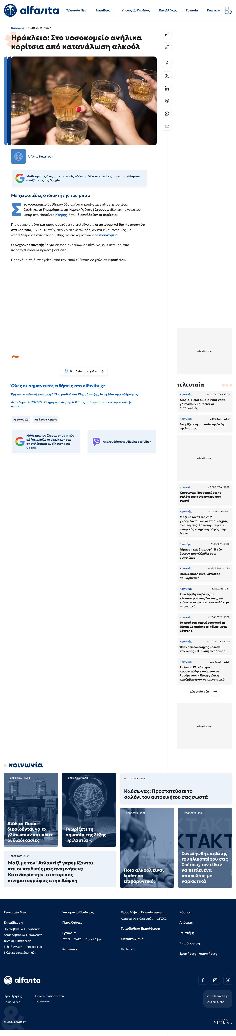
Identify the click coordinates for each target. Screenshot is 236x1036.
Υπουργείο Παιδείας (136, 10)
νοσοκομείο (108, 235)
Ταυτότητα (42, 1002)
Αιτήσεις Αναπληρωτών (137, 918)
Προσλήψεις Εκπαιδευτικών (142, 912)
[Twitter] (167, 76)
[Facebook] (167, 63)
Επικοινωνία (12, 1002)
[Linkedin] (167, 88)
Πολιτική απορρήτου (49, 996)
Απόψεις (186, 922)
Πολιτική (128, 949)
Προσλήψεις (93, 939)
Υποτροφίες (34, 946)
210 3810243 (215, 1002)
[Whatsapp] (167, 113)
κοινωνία (25, 764)
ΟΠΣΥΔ (161, 918)
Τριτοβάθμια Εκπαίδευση (140, 928)
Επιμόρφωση (189, 943)
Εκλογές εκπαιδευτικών (20, 952)
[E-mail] (167, 126)
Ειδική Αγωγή (13, 946)
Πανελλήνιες (168, 10)
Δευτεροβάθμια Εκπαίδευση (23, 935)
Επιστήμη (186, 933)
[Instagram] (215, 980)
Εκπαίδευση (104, 10)
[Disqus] (87, 513)
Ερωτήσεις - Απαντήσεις (198, 953)
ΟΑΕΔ (78, 939)
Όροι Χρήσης (13, 996)
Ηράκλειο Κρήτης (46, 419)
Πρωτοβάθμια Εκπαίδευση (22, 929)
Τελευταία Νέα (76, 10)
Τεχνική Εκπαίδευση (17, 941)
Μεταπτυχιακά (132, 939)
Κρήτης (61, 215)
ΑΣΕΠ (66, 939)
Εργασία (192, 10)
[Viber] (167, 101)
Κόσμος (185, 912)
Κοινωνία (213, 10)
